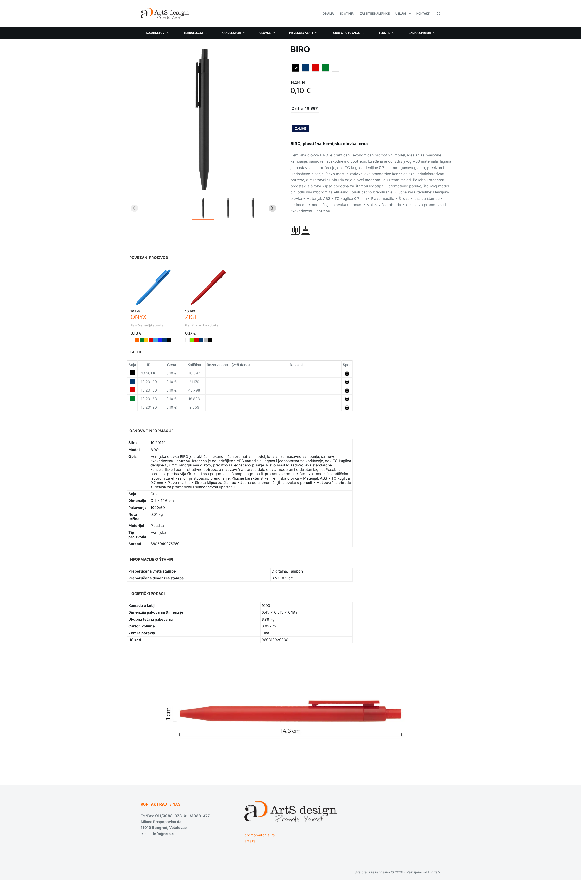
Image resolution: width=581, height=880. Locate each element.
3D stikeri (347, 13)
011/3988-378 (168, 815)
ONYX (138, 317)
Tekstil (384, 33)
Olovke (265, 33)
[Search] (438, 13)
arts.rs (249, 841)
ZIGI (190, 317)
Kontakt (423, 13)
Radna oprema (420, 33)
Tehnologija (193, 33)
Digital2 (434, 872)
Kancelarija (231, 33)
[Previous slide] (134, 208)
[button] (203, 208)
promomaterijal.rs (259, 835)
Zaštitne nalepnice (375, 13)
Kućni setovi (155, 33)
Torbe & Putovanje (345, 33)
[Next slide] (272, 208)
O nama (328, 13)
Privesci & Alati (301, 33)
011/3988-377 (197, 815)
